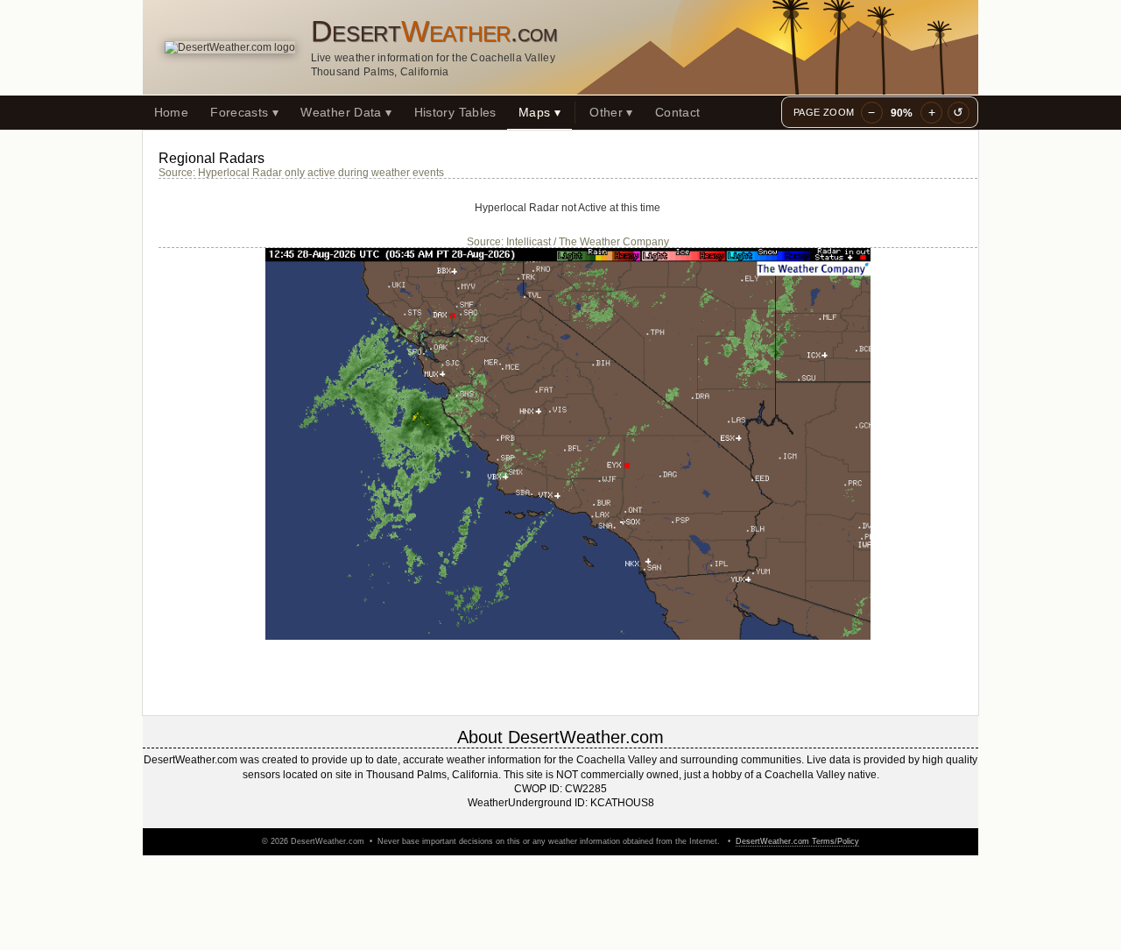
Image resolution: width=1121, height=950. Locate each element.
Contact (678, 112)
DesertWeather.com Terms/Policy (797, 841)
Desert (434, 30)
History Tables (455, 112)
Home (171, 112)
